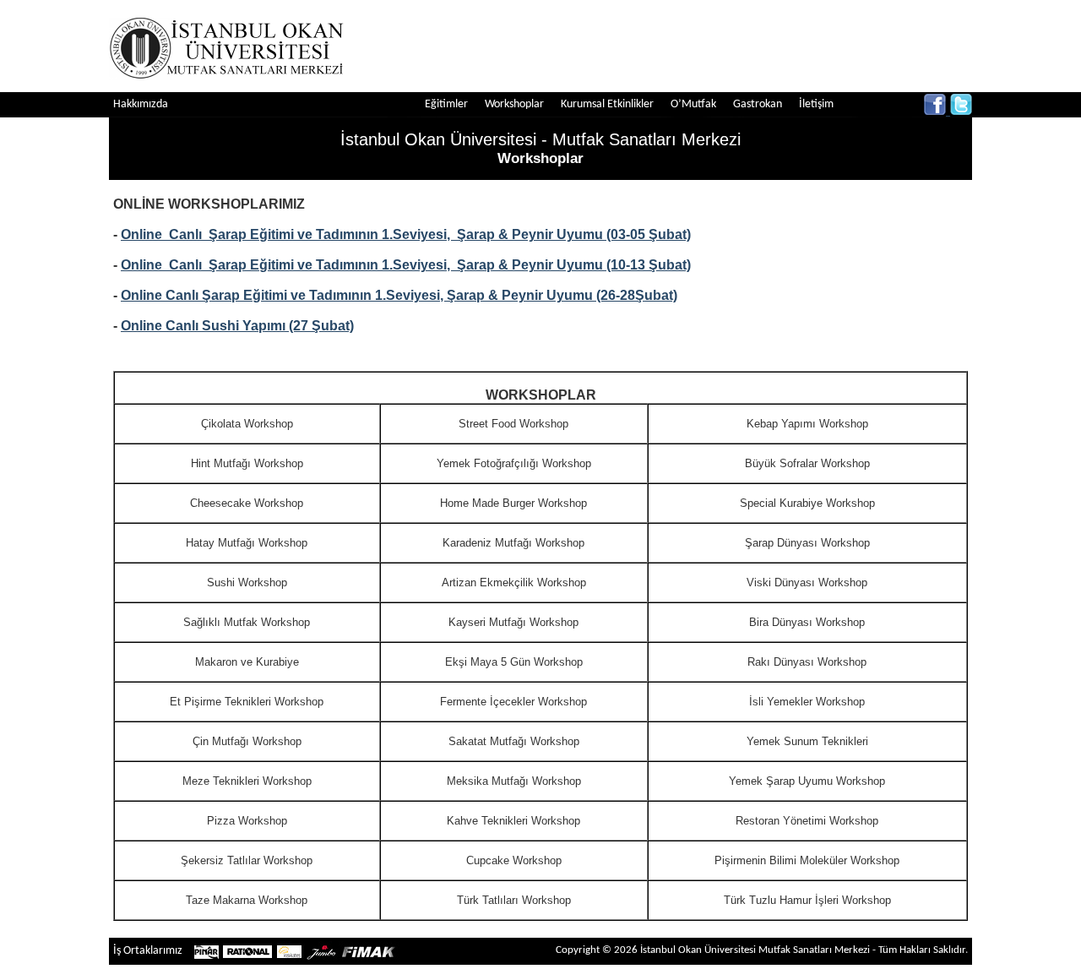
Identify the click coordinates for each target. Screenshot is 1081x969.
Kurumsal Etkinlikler (607, 104)
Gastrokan (757, 104)
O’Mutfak (693, 104)
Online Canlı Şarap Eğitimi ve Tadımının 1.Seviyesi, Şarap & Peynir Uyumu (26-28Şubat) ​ (399, 295)
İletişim (816, 104)
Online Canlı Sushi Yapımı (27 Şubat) (237, 325)
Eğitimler (446, 104)
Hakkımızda (140, 104)
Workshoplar (514, 104)
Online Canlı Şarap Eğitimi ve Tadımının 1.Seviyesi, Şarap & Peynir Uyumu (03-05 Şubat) (406, 234)
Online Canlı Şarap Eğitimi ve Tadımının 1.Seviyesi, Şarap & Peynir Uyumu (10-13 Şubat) (406, 265)
